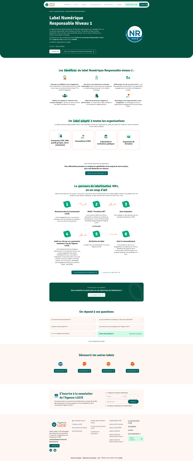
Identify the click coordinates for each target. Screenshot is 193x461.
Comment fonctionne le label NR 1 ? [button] (61, 319)
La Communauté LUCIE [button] (95, 4)
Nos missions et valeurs (79, 427)
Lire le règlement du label (96, 341)
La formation (96, 226)
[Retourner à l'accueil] (50, 5)
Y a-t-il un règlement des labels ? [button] (60, 333)
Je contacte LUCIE (95, 295)
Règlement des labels (89, 458)
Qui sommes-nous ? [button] (109, 4)
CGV (98, 458)
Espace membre (130, 4)
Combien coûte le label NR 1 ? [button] (59, 326)
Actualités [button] (119, 4)
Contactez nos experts (135, 333)
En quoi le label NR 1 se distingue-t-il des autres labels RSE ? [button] (116, 319)
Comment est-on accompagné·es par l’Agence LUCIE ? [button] (114, 326)
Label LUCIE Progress (116, 424)
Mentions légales (76, 458)
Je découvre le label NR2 (109, 272)
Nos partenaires (77, 431)
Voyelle (120, 458)
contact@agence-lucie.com (58, 439)
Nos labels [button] (83, 4)
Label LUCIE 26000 (115, 427)
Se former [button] (75, 4)
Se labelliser (132, 426)
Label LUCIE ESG (114, 431)
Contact (143, 4)
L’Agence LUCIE (77, 424)
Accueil (51, 11)
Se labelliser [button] (67, 4)
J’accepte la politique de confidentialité (119, 406)
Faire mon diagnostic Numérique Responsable (78, 51)
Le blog (130, 430)
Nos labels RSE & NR (59, 11)
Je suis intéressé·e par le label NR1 (84, 272)
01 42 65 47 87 (53, 441)
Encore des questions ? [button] (106, 334)
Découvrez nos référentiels (96, 173)
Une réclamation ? (134, 433)
